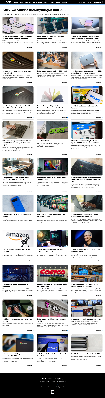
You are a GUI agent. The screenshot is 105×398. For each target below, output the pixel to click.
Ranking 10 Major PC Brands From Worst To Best (17, 320)
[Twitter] (81, 2)
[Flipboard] (86, 2)
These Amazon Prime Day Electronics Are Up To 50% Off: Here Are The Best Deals (86, 142)
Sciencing (57, 387)
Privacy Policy (59, 379)
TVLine (52, 387)
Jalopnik (47, 387)
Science (28, 2)
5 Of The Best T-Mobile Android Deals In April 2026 (51, 320)
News (16, 2)
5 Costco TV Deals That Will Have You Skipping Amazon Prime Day (84, 285)
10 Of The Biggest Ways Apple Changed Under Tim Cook (85, 250)
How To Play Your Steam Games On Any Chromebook (16, 72)
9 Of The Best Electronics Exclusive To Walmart (84, 107)
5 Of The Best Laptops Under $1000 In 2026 (52, 71)
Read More (29, 47)
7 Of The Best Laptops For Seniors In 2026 (85, 354)
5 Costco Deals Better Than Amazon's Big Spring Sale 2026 (52, 285)
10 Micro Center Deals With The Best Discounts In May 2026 (50, 250)
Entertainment (37, 2)
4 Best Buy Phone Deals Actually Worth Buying (16, 215)
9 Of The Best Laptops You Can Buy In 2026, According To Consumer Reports (86, 72)
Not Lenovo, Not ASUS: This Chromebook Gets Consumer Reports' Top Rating (17, 37)
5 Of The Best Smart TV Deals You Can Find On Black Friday (52, 179)
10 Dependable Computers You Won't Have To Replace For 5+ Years (15, 179)
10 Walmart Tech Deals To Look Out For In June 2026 (52, 355)
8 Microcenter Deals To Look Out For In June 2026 (16, 285)
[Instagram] (84, 2)
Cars (45, 2)
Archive (50, 379)
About (44, 379)
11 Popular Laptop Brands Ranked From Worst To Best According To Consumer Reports (16, 143)
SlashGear (63, 387)
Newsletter (98, 2)
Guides (52, 2)
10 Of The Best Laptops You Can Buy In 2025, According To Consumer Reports (85, 37)
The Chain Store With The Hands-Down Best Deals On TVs (51, 215)
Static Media (45, 381)
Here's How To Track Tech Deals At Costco (86, 319)
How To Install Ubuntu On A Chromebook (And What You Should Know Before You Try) (86, 180)
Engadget (41, 387)
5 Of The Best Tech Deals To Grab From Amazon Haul (16, 250)
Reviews (65, 2)
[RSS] (90, 2)
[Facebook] (79, 2)
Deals (58, 2)
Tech (21, 2)
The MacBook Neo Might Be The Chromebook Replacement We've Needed (52, 107)
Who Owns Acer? (43, 141)
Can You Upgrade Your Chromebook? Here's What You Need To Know (16, 107)
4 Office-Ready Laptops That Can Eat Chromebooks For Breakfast (84, 215)
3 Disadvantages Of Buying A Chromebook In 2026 (13, 355)
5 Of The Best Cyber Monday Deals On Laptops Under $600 (50, 37)
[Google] (88, 2)
